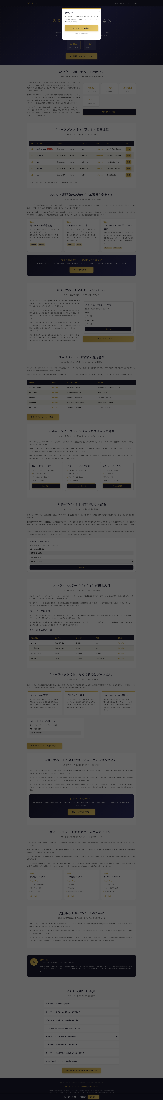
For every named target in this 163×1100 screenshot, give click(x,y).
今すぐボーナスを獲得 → (81, 28)
